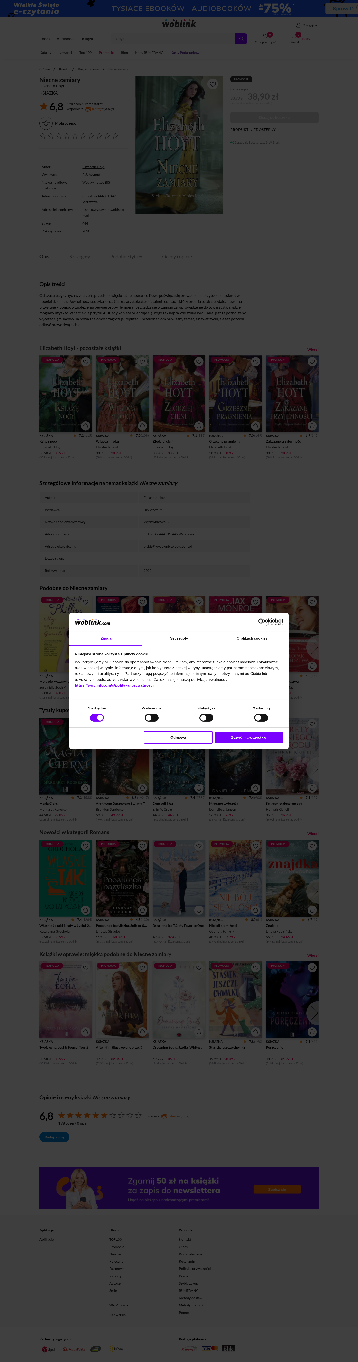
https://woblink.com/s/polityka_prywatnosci (114, 685)
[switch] (152, 718)
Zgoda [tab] (106, 638)
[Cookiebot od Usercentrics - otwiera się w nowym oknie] (262, 622)
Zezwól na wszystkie (248, 737)
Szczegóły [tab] (179, 638)
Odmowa (178, 737)
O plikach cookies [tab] (252, 638)
